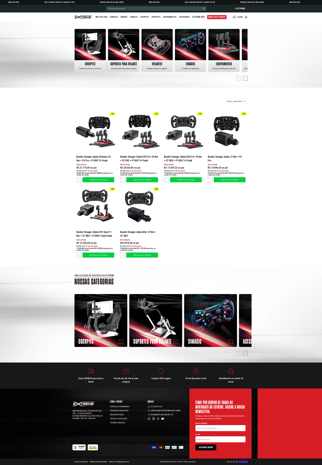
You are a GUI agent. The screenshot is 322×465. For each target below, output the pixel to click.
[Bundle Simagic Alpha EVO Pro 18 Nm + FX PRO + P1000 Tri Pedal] (139, 132)
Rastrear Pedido (117, 415)
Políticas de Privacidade (98, 462)
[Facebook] (158, 418)
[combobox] (156, 8)
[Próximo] (245, 78)
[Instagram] (153, 418)
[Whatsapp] (149, 418)
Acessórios (184, 17)
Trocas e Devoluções (118, 419)
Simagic (124, 17)
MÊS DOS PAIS (102, 17)
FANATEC (134, 17)
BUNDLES (114, 17)
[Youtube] (162, 418)
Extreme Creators (117, 423)
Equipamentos (169, 17)
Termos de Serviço (81, 462)
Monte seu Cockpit (217, 17)
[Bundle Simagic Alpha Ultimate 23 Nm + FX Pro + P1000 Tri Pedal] (95, 132)
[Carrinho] (83, 17)
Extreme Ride (198, 17)
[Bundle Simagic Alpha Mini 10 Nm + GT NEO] (139, 207)
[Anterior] (238, 78)
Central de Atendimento (120, 407)
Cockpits (144, 17)
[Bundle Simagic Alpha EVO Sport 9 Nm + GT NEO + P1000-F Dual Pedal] (95, 207)
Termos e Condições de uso (119, 462)
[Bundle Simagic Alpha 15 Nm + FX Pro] (227, 132)
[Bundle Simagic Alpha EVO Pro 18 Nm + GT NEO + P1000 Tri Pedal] (183, 132)
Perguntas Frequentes (119, 411)
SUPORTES (155, 17)
